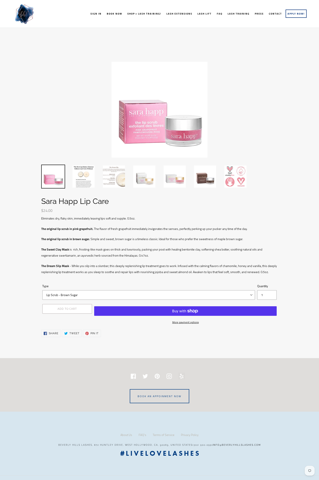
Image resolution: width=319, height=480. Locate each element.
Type (45, 286)
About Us (126, 434)
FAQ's (142, 434)
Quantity (262, 286)
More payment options (185, 322)
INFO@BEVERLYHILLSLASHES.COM (237, 445)
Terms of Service (163, 434)
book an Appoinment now (159, 396)
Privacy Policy (190, 434)
